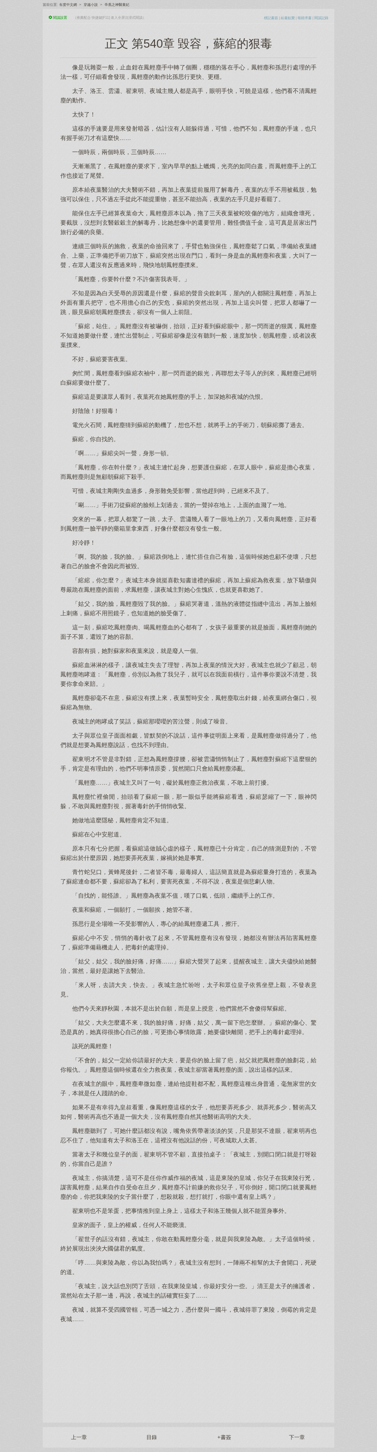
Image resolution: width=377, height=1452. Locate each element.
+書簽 (224, 1437)
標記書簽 (271, 18)
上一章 (79, 1437)
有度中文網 (68, 5)
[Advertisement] (188, 1369)
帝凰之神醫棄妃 (117, 5)
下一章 (297, 1437)
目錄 (151, 1437)
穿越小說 (91, 5)
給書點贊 (288, 18)
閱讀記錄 (321, 18)
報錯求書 (304, 18)
